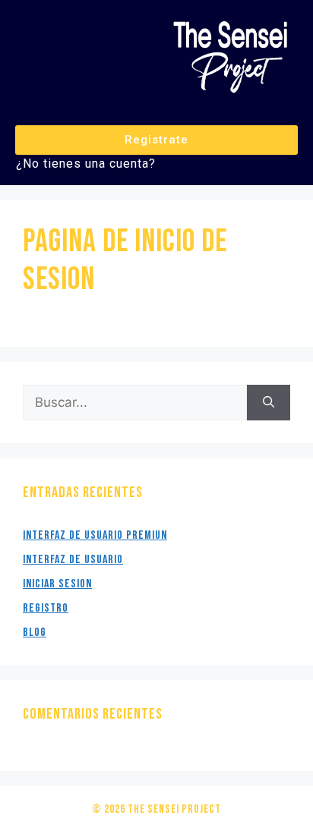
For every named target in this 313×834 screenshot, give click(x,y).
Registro (45, 608)
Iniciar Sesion (57, 584)
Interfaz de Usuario (73, 559)
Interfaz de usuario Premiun (95, 535)
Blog (34, 632)
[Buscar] (268, 403)
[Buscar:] (135, 403)
